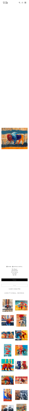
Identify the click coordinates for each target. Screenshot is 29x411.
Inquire (14, 285)
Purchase (14, 279)
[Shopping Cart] (22, 2)
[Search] (19, 2)
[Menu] (25, 2)
